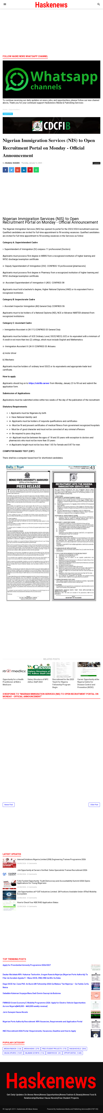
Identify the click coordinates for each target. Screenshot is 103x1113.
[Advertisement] (51, 32)
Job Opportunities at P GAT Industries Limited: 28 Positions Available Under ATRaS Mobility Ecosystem (56, 893)
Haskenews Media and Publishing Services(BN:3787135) (77, 1109)
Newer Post (8, 805)
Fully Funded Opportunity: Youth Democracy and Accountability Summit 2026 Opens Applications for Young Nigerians (53, 882)
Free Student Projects (52, 1049)
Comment (96, 163)
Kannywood (52, 1053)
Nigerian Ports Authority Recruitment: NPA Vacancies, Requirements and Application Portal (42, 1021)
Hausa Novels (75, 1049)
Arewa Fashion (10, 1049)
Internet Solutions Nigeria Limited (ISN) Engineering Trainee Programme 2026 (51, 859)
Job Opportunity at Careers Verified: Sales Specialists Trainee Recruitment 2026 (52, 870)
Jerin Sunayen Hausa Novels (15, 1012)
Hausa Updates (10, 1053)
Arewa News (29, 1049)
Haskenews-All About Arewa (27, 1109)
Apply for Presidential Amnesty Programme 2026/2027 (27, 965)
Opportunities (7, 114)
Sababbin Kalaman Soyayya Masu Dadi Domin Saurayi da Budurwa (32, 993)
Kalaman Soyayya (32, 1053)
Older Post (94, 805)
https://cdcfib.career (39, 383)
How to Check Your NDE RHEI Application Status (37, 902)
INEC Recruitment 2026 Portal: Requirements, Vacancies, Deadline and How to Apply (39, 1031)
